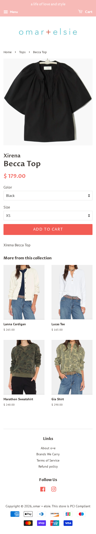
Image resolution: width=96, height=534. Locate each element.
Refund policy (48, 466)
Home (7, 52)
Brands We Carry (48, 454)
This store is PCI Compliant (71, 506)
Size (6, 207)
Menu (13, 12)
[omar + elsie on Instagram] (53, 490)
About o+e (48, 448)
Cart (88, 12)
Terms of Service (48, 460)
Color (7, 187)
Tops (22, 52)
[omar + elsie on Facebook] (42, 490)
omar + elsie (41, 506)
